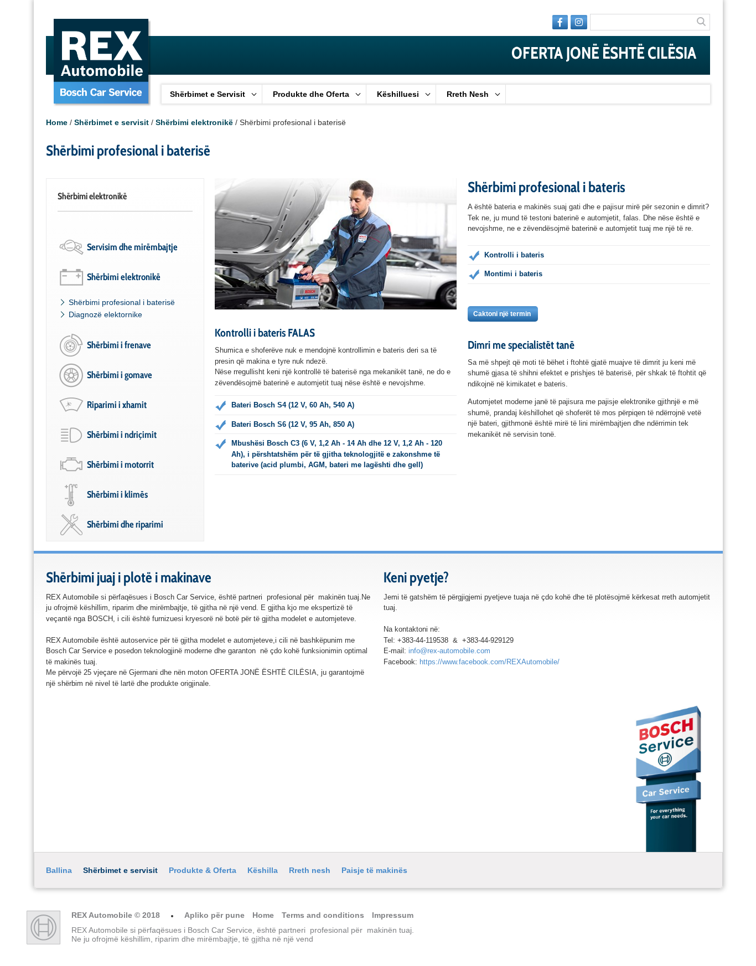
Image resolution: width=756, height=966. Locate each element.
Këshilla (262, 870)
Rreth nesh (309, 870)
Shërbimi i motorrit (120, 464)
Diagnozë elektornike (105, 314)
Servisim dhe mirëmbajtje (132, 246)
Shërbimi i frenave (119, 344)
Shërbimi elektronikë (194, 122)
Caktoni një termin (502, 314)
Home (57, 122)
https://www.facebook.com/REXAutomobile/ (490, 662)
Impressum (392, 915)
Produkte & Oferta (202, 870)
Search (702, 22)
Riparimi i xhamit (117, 404)
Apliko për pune (215, 915)
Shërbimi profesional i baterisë (122, 302)
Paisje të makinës (374, 870)
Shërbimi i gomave (119, 374)
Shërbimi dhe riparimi (125, 524)
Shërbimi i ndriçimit (122, 434)
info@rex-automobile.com (449, 651)
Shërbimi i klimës (117, 494)
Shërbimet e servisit (111, 122)
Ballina (59, 870)
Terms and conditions (324, 915)
